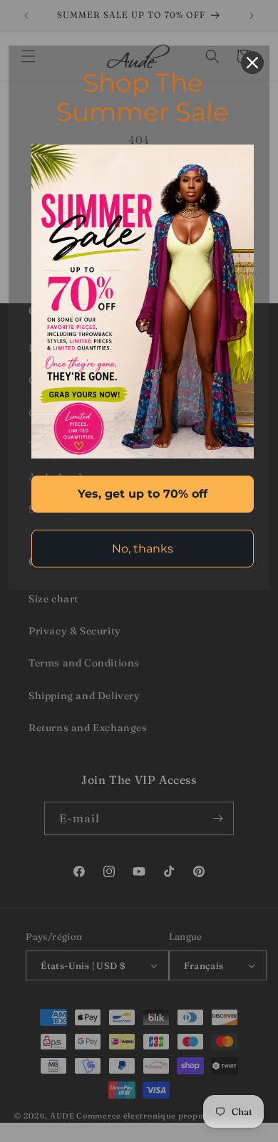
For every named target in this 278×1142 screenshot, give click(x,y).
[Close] (252, 63)
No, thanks (142, 548)
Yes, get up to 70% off (142, 494)
